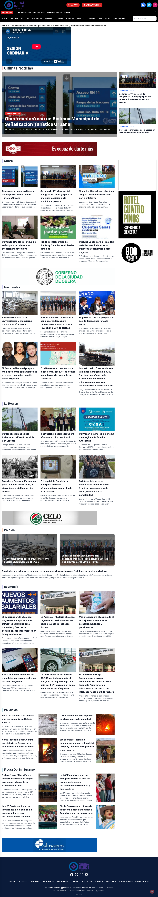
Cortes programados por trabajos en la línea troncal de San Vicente (18, 437)
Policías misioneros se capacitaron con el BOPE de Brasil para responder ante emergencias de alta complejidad (94, 488)
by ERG (79, 894)
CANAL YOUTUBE (92, 5)
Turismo (59, 18)
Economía (91, 18)
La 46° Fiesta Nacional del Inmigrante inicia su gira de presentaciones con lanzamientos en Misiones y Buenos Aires (75, 782)
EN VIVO (74, 5)
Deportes (70, 18)
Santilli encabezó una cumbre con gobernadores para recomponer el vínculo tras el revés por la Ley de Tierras (85, 558)
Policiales (49, 18)
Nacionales (37, 18)
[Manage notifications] (152, 892)
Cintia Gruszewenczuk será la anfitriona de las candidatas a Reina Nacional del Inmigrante (76, 809)
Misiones (25, 18)
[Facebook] (143, 4)
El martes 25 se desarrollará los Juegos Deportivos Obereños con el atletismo (96, 194)
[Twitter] (149, 4)
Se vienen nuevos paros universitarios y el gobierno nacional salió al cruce (17, 321)
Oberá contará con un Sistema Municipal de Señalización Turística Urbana (52, 121)
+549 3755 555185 (90, 888)
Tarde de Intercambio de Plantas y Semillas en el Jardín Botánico (57, 245)
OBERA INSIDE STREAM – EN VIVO (112, 18)
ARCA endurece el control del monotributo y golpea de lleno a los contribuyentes (19, 678)
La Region (14, 18)
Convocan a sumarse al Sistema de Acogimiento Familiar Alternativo (96, 437)
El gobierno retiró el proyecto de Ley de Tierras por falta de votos (96, 321)
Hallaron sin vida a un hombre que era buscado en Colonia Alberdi (18, 719)
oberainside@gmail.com (60, 888)
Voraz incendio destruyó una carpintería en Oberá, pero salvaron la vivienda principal (18, 743)
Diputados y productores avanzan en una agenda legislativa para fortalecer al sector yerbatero (54, 571)
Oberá (4, 18)
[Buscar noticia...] (155, 11)
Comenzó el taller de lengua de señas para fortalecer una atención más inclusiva (19, 245)
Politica (80, 18)
